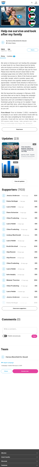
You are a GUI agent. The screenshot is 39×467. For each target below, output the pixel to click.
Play (19, 16)
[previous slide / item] (2, 17)
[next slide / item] (37, 17)
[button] (10, 151)
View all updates (19, 181)
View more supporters (19, 308)
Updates (11, 56)
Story (3, 56)
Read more (19, 129)
